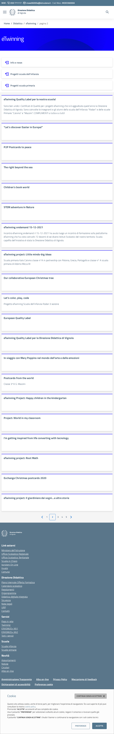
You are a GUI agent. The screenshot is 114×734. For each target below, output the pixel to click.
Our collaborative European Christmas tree (29, 278)
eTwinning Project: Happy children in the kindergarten (35, 398)
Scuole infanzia (8, 646)
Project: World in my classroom (22, 418)
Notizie (4, 664)
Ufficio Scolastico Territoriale (15, 557)
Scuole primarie (8, 650)
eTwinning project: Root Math (21, 458)
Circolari (5, 667)
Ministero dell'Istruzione (13, 550)
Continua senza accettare (89, 696)
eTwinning (31, 23)
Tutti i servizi (7, 635)
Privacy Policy (60, 679)
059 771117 (16, 2)
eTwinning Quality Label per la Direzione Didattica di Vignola (39, 338)
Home (7, 23)
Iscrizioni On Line (9, 564)
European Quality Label (17, 318)
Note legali (6, 604)
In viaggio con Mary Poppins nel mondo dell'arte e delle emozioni (41, 358)
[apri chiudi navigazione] (5, 12)
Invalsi (4, 568)
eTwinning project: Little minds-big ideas (28, 254)
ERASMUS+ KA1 (9, 628)
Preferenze (80, 725)
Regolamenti (7, 589)
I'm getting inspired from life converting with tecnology (36, 438)
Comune (5, 572)
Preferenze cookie (44, 684)
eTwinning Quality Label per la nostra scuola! (30, 99)
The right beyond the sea (18, 167)
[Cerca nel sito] (107, 12)
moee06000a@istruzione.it (38, 2)
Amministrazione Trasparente (16, 679)
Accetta (99, 725)
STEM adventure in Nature (19, 207)
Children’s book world (16, 187)
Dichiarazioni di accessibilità (15, 684)
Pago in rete (7, 621)
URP (3, 607)
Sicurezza (6, 600)
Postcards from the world (19, 378)
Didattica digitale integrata (14, 596)
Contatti (5, 611)
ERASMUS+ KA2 (9, 632)
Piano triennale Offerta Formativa (18, 582)
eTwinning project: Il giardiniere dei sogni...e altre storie (36, 498)
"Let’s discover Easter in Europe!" (23, 127)
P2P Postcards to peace (17, 147)
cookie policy (30, 706)
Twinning (5, 625)
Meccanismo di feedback (84, 679)
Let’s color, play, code (16, 298)
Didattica (17, 23)
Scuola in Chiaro (9, 561)
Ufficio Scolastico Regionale (14, 554)
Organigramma (8, 593)
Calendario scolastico (11, 586)
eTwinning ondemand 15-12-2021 (23, 227)
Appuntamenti (8, 660)
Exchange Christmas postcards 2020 (25, 478)
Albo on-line (7, 671)
